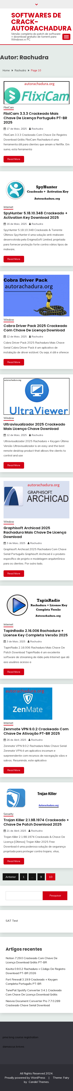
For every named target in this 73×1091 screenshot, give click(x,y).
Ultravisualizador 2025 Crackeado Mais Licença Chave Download (34, 426)
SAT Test (12, 920)
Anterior (10, 877)
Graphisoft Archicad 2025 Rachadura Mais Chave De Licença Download (35, 532)
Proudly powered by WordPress (25, 1077)
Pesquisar (55, 895)
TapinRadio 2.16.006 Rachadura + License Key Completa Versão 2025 (36, 633)
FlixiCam (9, 107)
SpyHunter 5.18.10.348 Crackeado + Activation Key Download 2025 (36, 215)
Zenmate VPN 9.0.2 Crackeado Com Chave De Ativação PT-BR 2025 (36, 731)
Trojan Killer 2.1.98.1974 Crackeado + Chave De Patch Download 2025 (36, 822)
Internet (8, 207)
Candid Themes (39, 1082)
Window (9, 319)
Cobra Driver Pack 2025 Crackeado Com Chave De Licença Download (35, 328)
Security (8, 814)
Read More (13, 159)
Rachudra (37, 128)
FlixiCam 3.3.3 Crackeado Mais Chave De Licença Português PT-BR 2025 (35, 118)
